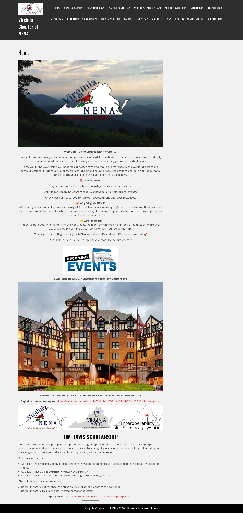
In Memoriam (141, 19)
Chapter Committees (119, 8)
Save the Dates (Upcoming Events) (185, 19)
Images (127, 19)
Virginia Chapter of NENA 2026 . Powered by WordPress (121, 508)
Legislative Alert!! (110, 19)
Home (57, 8)
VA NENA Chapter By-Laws (147, 8)
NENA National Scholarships (82, 19)
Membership (197, 8)
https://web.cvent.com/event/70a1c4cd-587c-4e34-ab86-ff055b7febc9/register (108, 401)
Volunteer (157, 19)
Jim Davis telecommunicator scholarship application (99, 496)
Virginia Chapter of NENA (28, 26)
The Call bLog (214, 8)
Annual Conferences (175, 8)
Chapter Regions (95, 8)
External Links (214, 19)
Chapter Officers (73, 8)
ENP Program (56, 19)
